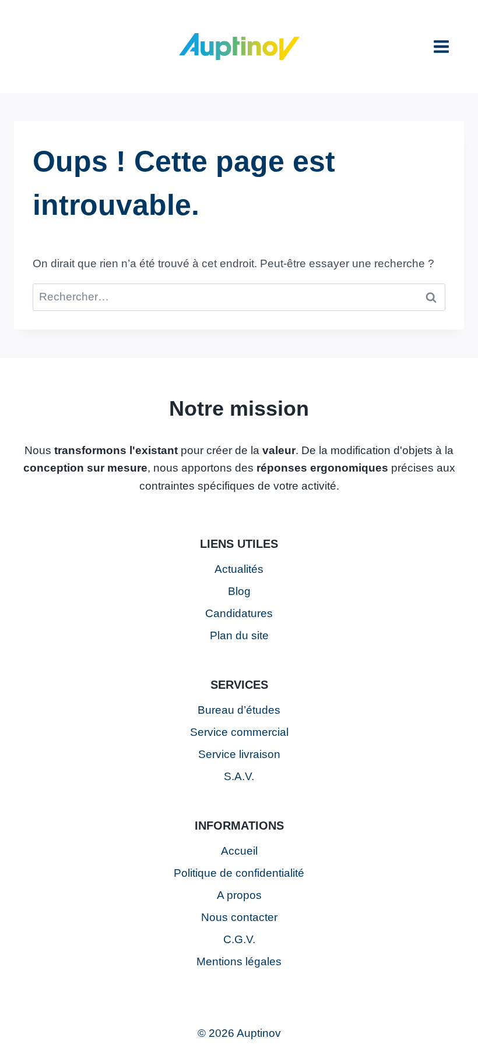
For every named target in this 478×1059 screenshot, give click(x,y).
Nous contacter (239, 917)
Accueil (239, 851)
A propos (239, 895)
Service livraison (239, 754)
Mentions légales (239, 961)
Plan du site (239, 635)
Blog (239, 591)
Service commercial (239, 732)
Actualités (239, 569)
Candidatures (239, 613)
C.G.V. (239, 939)
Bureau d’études (239, 710)
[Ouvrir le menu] (441, 46)
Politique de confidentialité (239, 873)
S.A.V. (239, 776)
